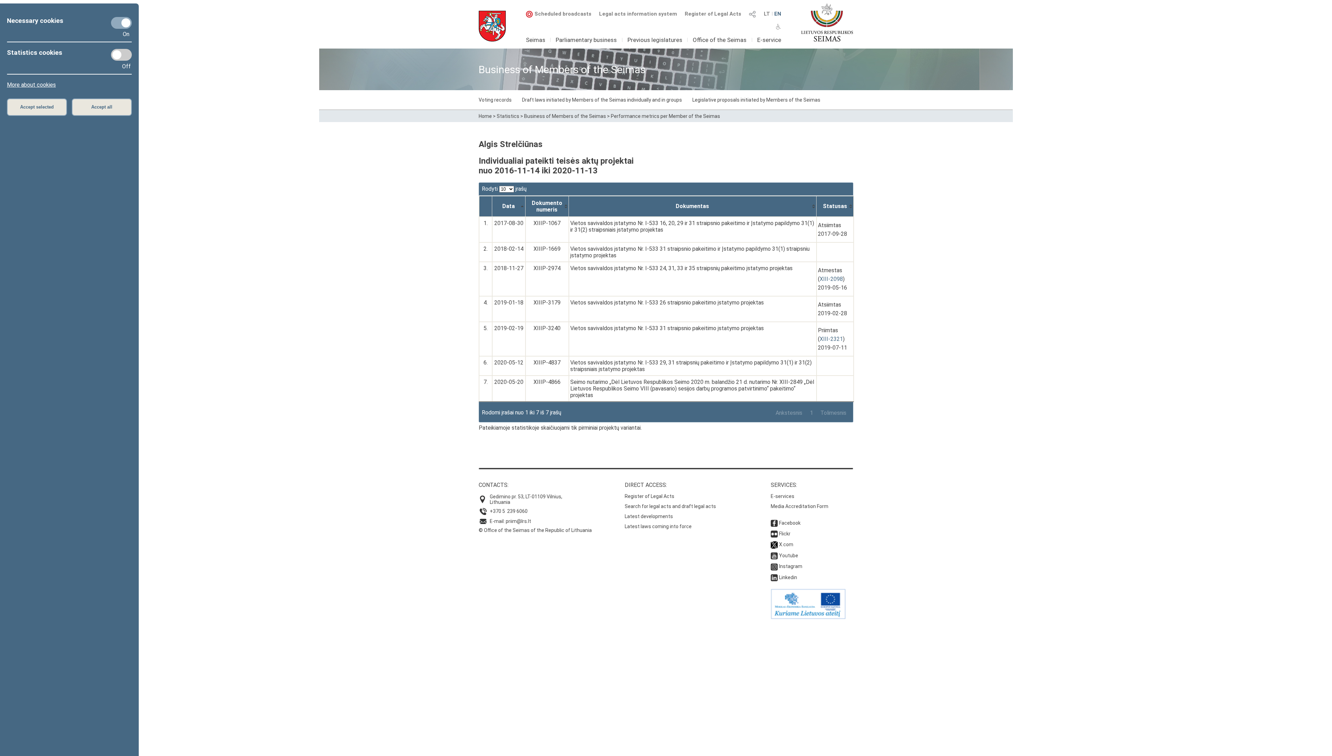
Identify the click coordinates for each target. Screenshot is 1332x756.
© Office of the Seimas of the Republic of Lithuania (535, 530)
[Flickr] (774, 533)
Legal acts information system (638, 14)
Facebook (790, 523)
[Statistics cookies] (121, 55)
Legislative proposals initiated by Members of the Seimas (756, 100)
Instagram (790, 566)
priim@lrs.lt (518, 521)
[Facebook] (774, 523)
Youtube (788, 555)
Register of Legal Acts (713, 14)
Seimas (535, 39)
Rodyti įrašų (504, 189)
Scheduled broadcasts (563, 14)
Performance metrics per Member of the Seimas (665, 116)
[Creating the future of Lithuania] (808, 617)
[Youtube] (774, 555)
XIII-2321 (831, 339)
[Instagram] (774, 566)
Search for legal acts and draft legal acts (670, 506)
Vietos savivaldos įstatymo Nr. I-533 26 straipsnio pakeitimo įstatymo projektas (667, 302)
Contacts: (494, 485)
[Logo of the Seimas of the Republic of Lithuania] (827, 22)
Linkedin (788, 577)
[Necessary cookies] (121, 23)
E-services (782, 496)
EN (777, 14)
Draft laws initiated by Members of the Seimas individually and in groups (602, 100)
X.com (786, 544)
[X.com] (774, 544)
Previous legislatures (654, 39)
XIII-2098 (831, 279)
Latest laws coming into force (658, 526)
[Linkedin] (774, 577)
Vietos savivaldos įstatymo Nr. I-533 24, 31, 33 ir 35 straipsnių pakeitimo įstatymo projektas (681, 268)
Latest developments (649, 516)
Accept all (101, 107)
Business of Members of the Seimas (565, 116)
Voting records (495, 100)
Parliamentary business (586, 39)
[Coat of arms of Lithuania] (492, 26)
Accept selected (37, 107)
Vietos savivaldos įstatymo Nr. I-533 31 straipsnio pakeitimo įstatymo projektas (667, 328)
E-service (769, 39)
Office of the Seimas (719, 39)
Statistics (508, 116)
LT (767, 14)
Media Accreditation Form (799, 506)
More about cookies (31, 84)
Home (485, 116)
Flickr (785, 533)
